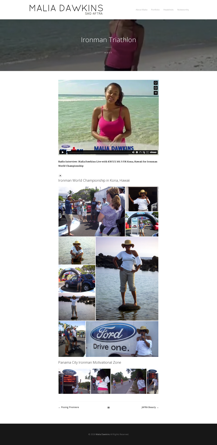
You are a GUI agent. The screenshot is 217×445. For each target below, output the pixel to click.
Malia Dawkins (103, 434)
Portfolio (155, 10)
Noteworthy (183, 10)
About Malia (141, 10)
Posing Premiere (68, 407)
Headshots (168, 10)
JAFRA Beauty (150, 407)
